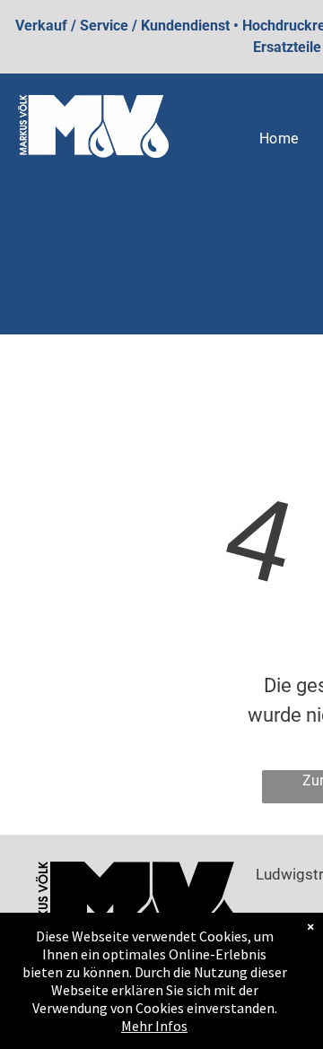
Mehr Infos (154, 1026)
